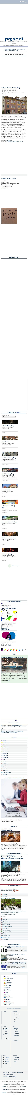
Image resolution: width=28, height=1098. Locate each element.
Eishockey (7, 1057)
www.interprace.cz (13, 730)
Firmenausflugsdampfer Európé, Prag (12, 657)
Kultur (5, 50)
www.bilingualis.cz (4, 628)
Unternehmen (17, 1013)
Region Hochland (6, 924)
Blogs (17, 50)
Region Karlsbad (5, 921)
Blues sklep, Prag (7, 554)
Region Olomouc (5, 937)
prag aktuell (14, 39)
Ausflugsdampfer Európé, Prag (14, 957)
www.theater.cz (11, 946)
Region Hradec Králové (7, 926)
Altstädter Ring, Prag (8, 474)
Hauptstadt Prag (6, 935)
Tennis (6, 1063)
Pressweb (4, 1092)
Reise (14, 1026)
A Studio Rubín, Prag (8, 426)
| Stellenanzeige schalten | (10, 49)
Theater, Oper (18, 946)
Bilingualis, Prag (5, 629)
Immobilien (5, 755)
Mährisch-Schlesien (6, 930)
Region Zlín (4, 933)
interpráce (6, 1084)
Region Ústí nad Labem (7, 932)
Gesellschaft (5, 751)
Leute (15, 1061)
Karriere (15, 1019)
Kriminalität (16, 1057)
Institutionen (5, 757)
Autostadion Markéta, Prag (9, 522)
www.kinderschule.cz (5, 607)
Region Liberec (5, 928)
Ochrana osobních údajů (9, 1076)
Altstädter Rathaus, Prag (9, 458)
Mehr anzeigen (15, 565)
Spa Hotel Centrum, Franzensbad (15, 965)
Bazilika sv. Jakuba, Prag (9, 538)
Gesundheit (5, 753)
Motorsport (7, 1061)
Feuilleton (7, 1038)
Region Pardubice (6, 922)
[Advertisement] (14, 21)
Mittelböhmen (5, 939)
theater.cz (9, 947)
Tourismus (4, 768)
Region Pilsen (5, 896)
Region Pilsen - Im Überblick (8, 898)
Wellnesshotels (4, 963)
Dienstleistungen (6, 742)
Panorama (12, 50)
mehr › (11, 625)
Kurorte (4, 761)
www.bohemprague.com (17, 725)
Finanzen (16, 1015)
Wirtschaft (22, 49)
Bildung (4, 603)
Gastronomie (5, 749)
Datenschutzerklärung (17, 1072)
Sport (8, 50)
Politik (18, 49)
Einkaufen (4, 744)
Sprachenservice (6, 766)
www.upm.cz (9, 140)
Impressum (6, 1072)
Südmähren (4, 919)
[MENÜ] (26, 1)
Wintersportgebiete (6, 772)
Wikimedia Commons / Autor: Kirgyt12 (15, 141)
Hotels (25, 962)
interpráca (4, 1086)
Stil (5, 1036)
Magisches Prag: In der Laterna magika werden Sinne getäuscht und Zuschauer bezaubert (12, 858)
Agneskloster (5, 442)
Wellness (9, 963)
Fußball (6, 1059)
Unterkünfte (5, 770)
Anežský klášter (6, 490)
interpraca (24, 1086)
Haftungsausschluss (8, 1074)
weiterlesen (12, 914)
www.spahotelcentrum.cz (17, 962)
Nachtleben (5, 763)
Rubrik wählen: (5, 415)
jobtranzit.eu (5, 1089)
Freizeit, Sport (5, 746)
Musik (6, 1031)
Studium (15, 1021)
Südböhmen (5, 894)
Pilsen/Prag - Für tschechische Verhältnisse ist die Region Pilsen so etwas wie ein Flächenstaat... (13, 912)
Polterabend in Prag (6, 830)
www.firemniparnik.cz (15, 954)
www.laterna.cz (11, 855)
